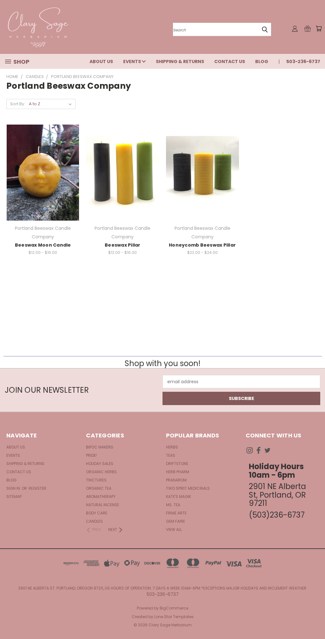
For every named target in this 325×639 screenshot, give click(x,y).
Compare (40, 172)
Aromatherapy (101, 496)
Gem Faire (175, 521)
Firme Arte (176, 513)
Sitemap (14, 496)
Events (132, 61)
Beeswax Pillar (123, 245)
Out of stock (42, 183)
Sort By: (17, 104)
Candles (94, 521)
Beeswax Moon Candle (43, 245)
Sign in (13, 488)
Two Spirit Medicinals (188, 488)
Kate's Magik (178, 496)
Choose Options (123, 183)
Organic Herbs (101, 471)
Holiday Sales (99, 463)
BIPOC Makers (99, 447)
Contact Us (229, 61)
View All (174, 529)
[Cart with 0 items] (318, 28)
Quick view (43, 159)
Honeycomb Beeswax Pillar (202, 245)
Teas (170, 455)
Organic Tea (98, 488)
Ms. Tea (173, 504)
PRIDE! (91, 455)
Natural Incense (102, 504)
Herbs (172, 447)
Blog (261, 61)
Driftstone (177, 463)
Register (37, 488)
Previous (315, 619)
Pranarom (176, 480)
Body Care (96, 513)
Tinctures (96, 480)
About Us (101, 61)
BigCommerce (174, 608)
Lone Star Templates (174, 616)
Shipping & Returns (180, 61)
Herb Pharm (177, 471)
